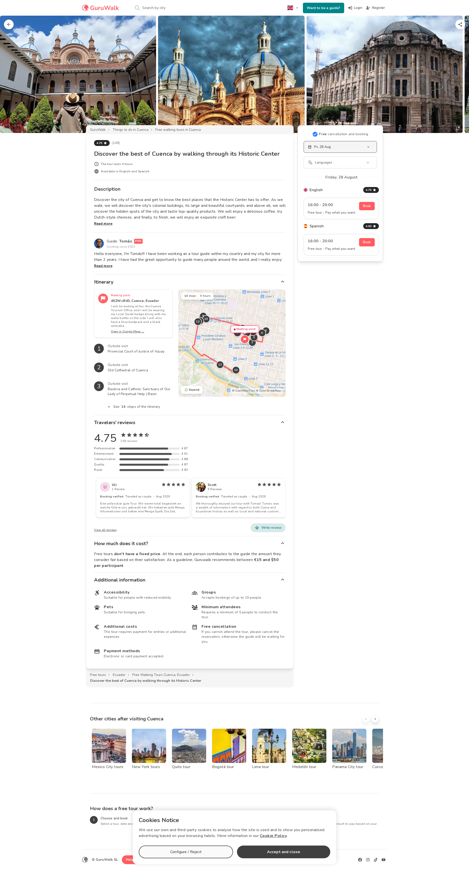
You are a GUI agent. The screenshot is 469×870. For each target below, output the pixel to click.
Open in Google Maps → (127, 331)
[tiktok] (375, 859)
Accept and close (283, 852)
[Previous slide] (12, 74)
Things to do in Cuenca (131, 129)
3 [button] (266, 330)
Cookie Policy (273, 835)
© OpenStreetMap (268, 391)
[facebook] (360, 859)
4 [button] (262, 333)
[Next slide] (457, 74)
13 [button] (220, 364)
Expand (194, 390)
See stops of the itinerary (136, 406)
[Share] (460, 24)
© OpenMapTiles (243, 391)
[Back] (9, 24)
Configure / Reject (186, 852)
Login (358, 7)
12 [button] (198, 321)
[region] (232, 343)
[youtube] (383, 859)
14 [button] (236, 370)
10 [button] (206, 319)
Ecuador (119, 674)
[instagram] (367, 859)
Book (367, 206)
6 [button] (247, 333)
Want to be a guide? (323, 8)
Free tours (98, 674)
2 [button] (254, 337)
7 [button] (237, 333)
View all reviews (105, 530)
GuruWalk (98, 129)
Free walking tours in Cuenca (178, 129)
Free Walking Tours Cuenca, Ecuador (161, 674)
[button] (244, 339)
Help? (131, 859)
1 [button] (252, 342)
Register (378, 7)
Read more (103, 223)
